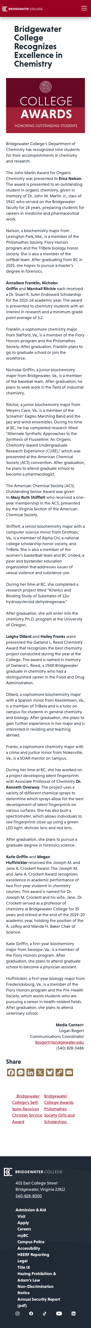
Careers (24, 1229)
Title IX (23, 1267)
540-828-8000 (29, 1195)
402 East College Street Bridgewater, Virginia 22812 (40, 1186)
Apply (23, 1222)
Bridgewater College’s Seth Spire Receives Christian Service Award (27, 1109)
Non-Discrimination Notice (35, 1289)
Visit (21, 1216)
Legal (22, 1260)
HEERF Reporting (33, 1254)
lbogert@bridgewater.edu (59, 1042)
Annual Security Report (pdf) (38, 1302)
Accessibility (28, 1248)
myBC (22, 1235)
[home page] (33, 1171)
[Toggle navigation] (84, 8)
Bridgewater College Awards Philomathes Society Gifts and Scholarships (59, 1109)
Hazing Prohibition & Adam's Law (36, 1276)
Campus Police (30, 1241)
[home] (22, 8)
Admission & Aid (31, 1209)
